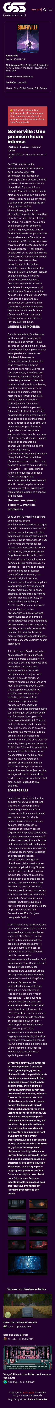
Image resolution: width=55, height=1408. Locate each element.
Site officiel (20, 88)
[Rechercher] (44, 9)
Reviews (24, 147)
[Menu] (50, 9)
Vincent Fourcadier (37, 1399)
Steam (30, 88)
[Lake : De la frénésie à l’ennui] (27, 1306)
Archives (13, 147)
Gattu (12, 150)
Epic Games (41, 88)
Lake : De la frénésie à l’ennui (20, 1322)
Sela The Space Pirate (15, 1334)
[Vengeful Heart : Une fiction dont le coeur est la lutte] (27, 1357)
